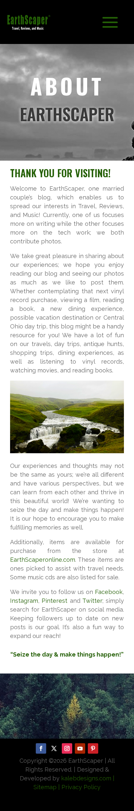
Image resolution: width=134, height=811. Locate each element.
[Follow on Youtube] (80, 748)
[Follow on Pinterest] (93, 748)
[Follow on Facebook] (41, 748)
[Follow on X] (54, 748)
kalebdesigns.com (86, 778)
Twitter (92, 600)
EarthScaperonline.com (42, 559)
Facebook (109, 591)
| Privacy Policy (79, 787)
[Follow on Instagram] (67, 748)
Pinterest (54, 600)
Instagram (24, 600)
